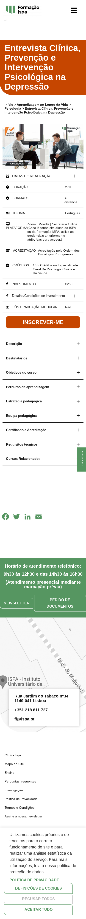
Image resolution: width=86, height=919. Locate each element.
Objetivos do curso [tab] (21, 372)
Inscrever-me (43, 322)
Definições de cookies (38, 888)
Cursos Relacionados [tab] (23, 459)
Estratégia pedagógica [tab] (24, 401)
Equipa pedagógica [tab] (21, 416)
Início (9, 104)
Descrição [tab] (14, 344)
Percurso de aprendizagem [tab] (27, 387)
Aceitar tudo (39, 909)
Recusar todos (38, 899)
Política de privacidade (34, 880)
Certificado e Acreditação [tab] (26, 430)
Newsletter (17, 603)
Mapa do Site (14, 764)
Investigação (14, 790)
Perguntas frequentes (20, 781)
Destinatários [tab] (16, 358)
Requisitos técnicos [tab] (22, 444)
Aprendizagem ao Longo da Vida (42, 104)
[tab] (43, 176)
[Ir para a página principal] (22, 10)
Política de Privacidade (21, 799)
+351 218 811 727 (31, 710)
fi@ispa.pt (24, 719)
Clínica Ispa (13, 755)
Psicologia (13, 108)
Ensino (9, 772)
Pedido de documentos (60, 603)
